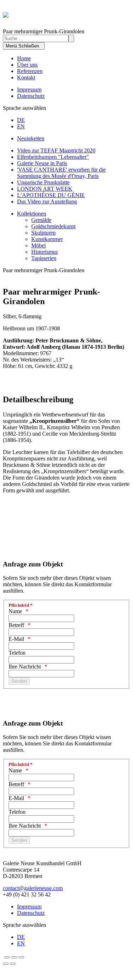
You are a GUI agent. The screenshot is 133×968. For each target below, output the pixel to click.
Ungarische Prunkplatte (43, 182)
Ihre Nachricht (25, 667)
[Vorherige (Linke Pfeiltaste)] (6, 964)
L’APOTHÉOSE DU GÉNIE (51, 195)
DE (21, 120)
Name (15, 611)
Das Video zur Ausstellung (47, 201)
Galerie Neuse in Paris (42, 163)
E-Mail (16, 639)
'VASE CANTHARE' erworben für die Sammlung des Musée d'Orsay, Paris (61, 173)
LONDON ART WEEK (44, 189)
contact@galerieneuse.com (33, 888)
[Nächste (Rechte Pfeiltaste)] (13, 964)
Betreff (16, 625)
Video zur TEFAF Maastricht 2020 (56, 150)
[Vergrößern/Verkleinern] (21, 957)
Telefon (17, 653)
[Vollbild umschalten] (14, 957)
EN (21, 126)
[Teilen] (7, 957)
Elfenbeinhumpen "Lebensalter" (53, 157)
